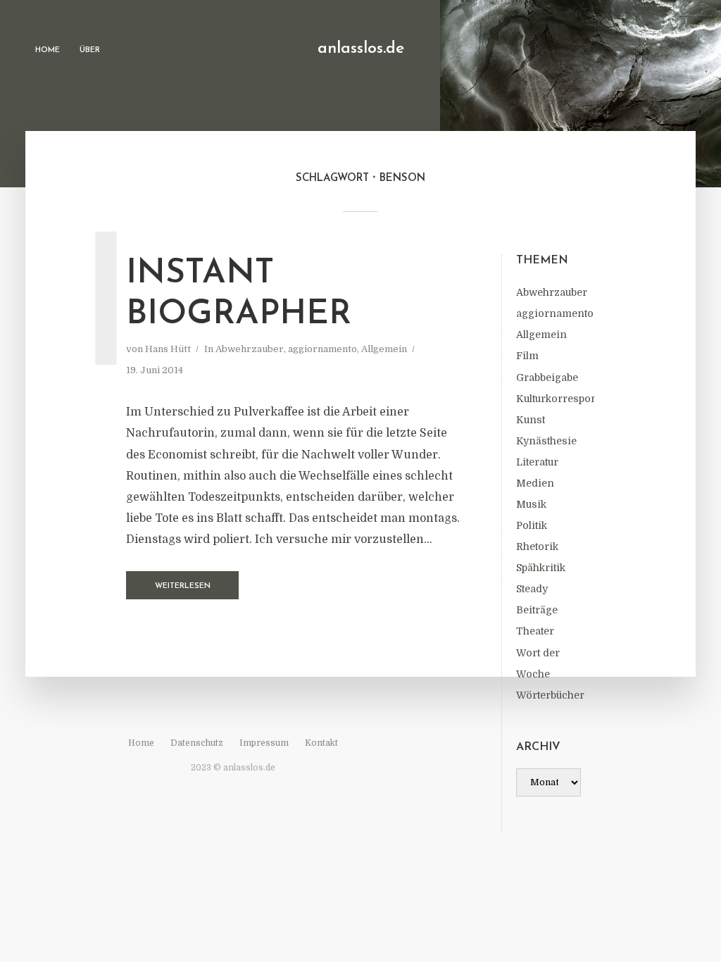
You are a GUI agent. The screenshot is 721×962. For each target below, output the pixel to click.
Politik (531, 525)
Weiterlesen (183, 586)
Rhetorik (537, 546)
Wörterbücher (550, 695)
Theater (535, 631)
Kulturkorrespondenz (569, 398)
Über (90, 50)
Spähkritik (540, 567)
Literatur (537, 462)
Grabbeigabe (547, 377)
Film (527, 355)
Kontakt (321, 743)
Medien (535, 483)
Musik (531, 504)
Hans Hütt (168, 349)
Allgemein (541, 334)
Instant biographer (238, 294)
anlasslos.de (361, 49)
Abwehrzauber (551, 292)
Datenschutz (196, 743)
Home (47, 50)
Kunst (530, 419)
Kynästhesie (546, 440)
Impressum (264, 743)
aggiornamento (555, 313)
